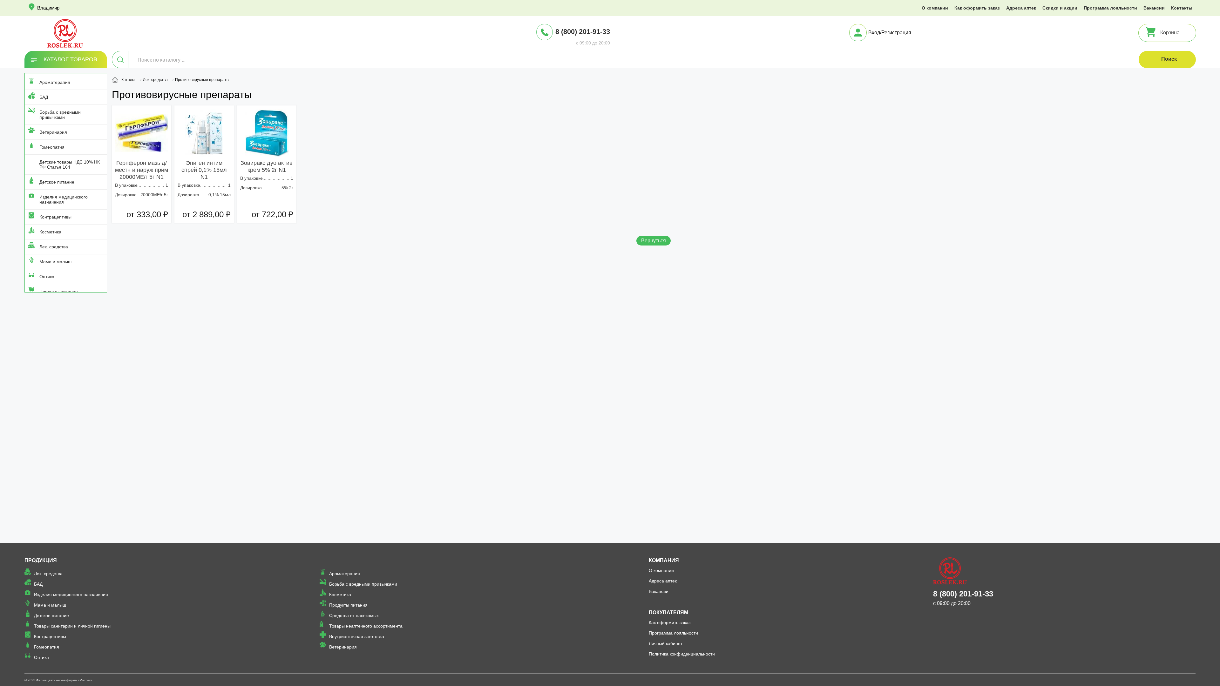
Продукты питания (58, 291)
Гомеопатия (51, 147)
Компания (664, 560)
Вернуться (653, 240)
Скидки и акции (1059, 7)
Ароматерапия (54, 82)
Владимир (48, 7)
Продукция (40, 560)
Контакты (1181, 7)
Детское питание (56, 182)
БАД (43, 97)
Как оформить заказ (977, 7)
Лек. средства (53, 246)
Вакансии (1154, 7)
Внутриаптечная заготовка (356, 636)
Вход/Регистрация (889, 32)
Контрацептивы (55, 216)
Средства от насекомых (354, 615)
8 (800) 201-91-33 (582, 32)
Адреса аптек (1021, 7)
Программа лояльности (1110, 7)
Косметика (50, 231)
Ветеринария (53, 132)
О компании (935, 7)
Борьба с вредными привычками (60, 115)
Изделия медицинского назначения (63, 199)
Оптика (46, 276)
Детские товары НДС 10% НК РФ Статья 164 (69, 164)
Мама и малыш (55, 261)
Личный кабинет (665, 643)
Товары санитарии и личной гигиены (72, 626)
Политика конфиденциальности (682, 653)
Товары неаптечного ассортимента (366, 626)
